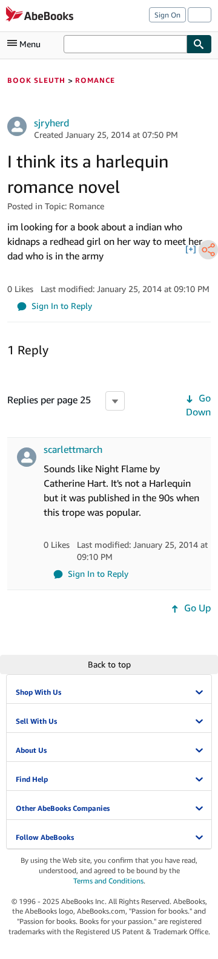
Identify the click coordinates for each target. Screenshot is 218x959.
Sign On (167, 14)
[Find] (199, 44)
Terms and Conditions (108, 880)
